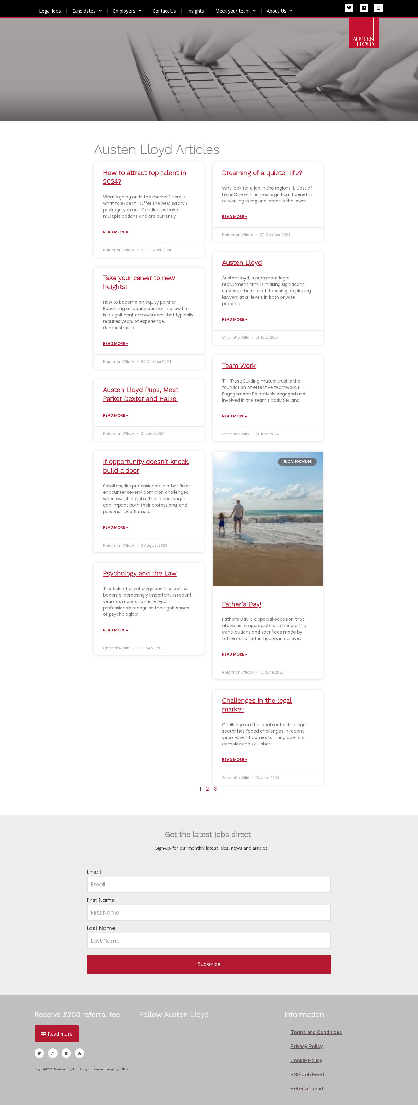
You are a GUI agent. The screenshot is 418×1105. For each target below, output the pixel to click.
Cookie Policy (306, 1060)
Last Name (101, 928)
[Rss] (79, 1053)
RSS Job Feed (307, 1074)
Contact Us (164, 11)
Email (94, 872)
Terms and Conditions (316, 1032)
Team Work (239, 365)
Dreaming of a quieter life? (262, 172)
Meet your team (232, 11)
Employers (124, 11)
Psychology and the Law (140, 573)
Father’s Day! (241, 604)
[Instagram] (378, 8)
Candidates (84, 11)
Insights (195, 11)
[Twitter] (349, 8)
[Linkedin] (364, 8)
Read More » (115, 232)
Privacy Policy (306, 1046)
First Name (101, 900)
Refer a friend (306, 1088)
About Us (276, 11)
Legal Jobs (50, 11)
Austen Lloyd (242, 262)
